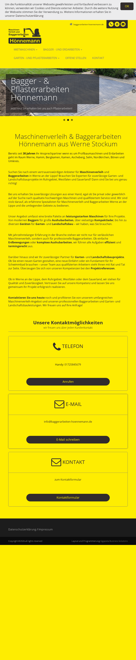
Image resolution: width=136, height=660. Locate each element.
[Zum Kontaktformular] (123, 24)
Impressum (45, 529)
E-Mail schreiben (68, 439)
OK (127, 6)
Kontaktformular (68, 497)
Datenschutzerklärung (29, 16)
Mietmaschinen (25, 49)
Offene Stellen (75, 58)
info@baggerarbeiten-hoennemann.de (68, 421)
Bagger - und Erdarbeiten (61, 49)
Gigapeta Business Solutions (114, 540)
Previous (2, 91)
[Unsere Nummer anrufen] (111, 24)
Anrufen (68, 382)
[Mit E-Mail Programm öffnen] (117, 24)
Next (133, 91)
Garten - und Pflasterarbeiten (36, 58)
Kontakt (98, 58)
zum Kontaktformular (68, 479)
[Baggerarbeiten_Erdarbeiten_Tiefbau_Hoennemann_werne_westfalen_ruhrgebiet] (34, 33)
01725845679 (73, 364)
